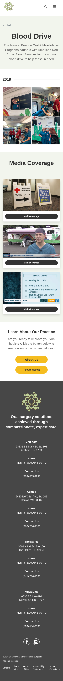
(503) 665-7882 (31, 476)
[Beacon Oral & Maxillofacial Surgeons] (9, 6)
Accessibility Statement (38, 668)
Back (8, 25)
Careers (6, 667)
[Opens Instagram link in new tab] (36, 641)
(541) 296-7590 (31, 576)
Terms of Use (26, 668)
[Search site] (45, 6)
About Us (31, 359)
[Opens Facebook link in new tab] (26, 641)
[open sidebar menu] (54, 6)
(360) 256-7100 (31, 526)
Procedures (31, 370)
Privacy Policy (15, 668)
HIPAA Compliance (54, 668)
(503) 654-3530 (31, 626)
